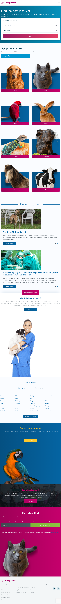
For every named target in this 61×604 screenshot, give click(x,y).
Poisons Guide (4, 595)
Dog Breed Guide (20, 590)
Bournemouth (48, 396)
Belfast (17, 396)
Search (30, 36)
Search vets (30, 440)
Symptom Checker (5, 592)
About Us (18, 585)
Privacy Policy (33, 587)
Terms (31, 590)
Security (32, 592)
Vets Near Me (4, 585)
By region (39, 388)
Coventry (2, 401)
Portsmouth (33, 408)
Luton (1, 406)
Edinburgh (17, 401)
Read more (9, 243)
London (47, 403)
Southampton (18, 411)
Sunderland (48, 411)
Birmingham (33, 396)
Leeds (1, 403)
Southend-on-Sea (34, 411)
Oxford (2, 408)
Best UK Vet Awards (21, 592)
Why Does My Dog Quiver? (15, 232)
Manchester (18, 406)
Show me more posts (30, 292)
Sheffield (2, 411)
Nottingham (48, 406)
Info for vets (19, 595)
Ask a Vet (3, 590)
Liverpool (32, 403)
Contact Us (33, 595)
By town (21, 388)
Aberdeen (2, 396)
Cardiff (46, 398)
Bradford (2, 398)
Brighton (17, 398)
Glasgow (32, 401)
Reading (47, 408)
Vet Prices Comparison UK (22, 587)
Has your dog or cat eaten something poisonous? (15, 56)
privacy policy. (55, 532)
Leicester (17, 403)
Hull (46, 401)
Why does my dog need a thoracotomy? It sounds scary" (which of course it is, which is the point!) (30, 273)
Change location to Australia (53, 585)
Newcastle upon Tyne (35, 406)
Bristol (31, 398)
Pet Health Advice (5, 597)
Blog (2, 587)
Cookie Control (34, 585)
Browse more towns (30, 416)
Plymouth (17, 408)
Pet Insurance (4, 600)
